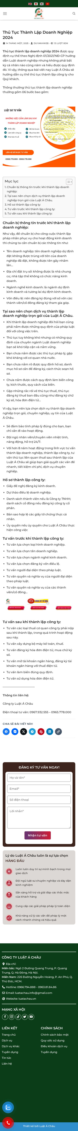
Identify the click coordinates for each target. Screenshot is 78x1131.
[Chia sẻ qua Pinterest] (41, 731)
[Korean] (42, 3)
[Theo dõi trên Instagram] (12, 1017)
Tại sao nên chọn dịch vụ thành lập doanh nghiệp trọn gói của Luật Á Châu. (36, 198)
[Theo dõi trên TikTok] (18, 1017)
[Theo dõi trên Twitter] (25, 1017)
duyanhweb (41, 43)
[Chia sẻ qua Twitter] (23, 731)
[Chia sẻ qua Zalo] (14, 731)
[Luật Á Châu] (39, 13)
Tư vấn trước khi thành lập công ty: (31, 209)
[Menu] (5, 13)
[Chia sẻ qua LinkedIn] (49, 731)
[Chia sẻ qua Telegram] (32, 731)
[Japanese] (36, 3)
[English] (30, 3)
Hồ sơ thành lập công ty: (24, 204)
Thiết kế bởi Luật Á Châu (39, 1126)
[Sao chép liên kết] (58, 731)
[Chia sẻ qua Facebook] (6, 731)
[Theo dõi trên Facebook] (5, 1017)
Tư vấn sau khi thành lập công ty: (29, 213)
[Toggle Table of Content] (67, 182)
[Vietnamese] (48, 3)
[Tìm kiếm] (74, 13)
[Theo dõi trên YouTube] (31, 1017)
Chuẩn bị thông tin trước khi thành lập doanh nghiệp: (38, 189)
